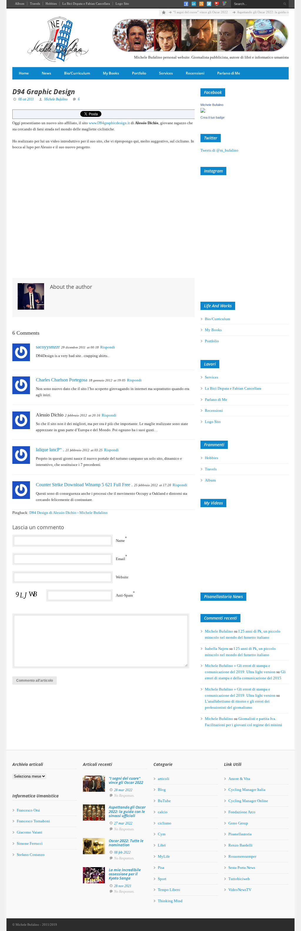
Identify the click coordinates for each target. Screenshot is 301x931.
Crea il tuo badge (212, 117)
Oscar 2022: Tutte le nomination (126, 842)
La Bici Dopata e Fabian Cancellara (86, 3)
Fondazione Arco (241, 812)
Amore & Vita (239, 778)
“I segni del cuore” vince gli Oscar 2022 (200, 12)
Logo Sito (122, 3)
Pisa (161, 867)
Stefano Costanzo (31, 854)
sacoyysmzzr (48, 346)
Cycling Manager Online (248, 801)
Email (120, 559)
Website (122, 577)
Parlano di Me (228, 73)
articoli (163, 778)
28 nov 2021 (122, 886)
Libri (162, 845)
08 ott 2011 (26, 99)
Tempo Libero (169, 889)
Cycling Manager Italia (246, 789)
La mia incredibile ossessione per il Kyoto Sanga (125, 874)
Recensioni (195, 73)
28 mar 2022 (123, 790)
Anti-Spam (124, 595)
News (46, 73)
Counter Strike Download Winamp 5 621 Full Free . (84, 484)
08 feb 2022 (122, 852)
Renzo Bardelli (240, 845)
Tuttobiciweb (239, 879)
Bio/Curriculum (77, 73)
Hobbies (51, 3)
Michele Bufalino (56, 99)
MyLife (164, 856)
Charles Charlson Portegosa (61, 379)
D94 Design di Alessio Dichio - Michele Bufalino (68, 512)
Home (24, 73)
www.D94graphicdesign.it (109, 123)
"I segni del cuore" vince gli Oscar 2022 (126, 780)
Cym (161, 834)
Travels (35, 3)
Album (19, 3)
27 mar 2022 (123, 823)
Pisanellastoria (240, 834)
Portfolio (139, 73)
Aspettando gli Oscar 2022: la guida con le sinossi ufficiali (127, 811)
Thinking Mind (170, 901)
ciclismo (164, 823)
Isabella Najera (216, 648)
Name (120, 540)
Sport (162, 879)
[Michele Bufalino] (202, 111)
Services (166, 73)
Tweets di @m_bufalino (219, 150)
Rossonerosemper (242, 856)
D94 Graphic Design (43, 91)
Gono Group (238, 823)
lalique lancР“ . (50, 449)
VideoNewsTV (239, 889)
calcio (163, 812)
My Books (111, 73)
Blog (162, 789)
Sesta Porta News (241, 867)
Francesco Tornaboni (33, 821)
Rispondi (107, 347)
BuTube (164, 801)
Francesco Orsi (28, 810)
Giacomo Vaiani (29, 832)
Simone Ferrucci (30, 843)
